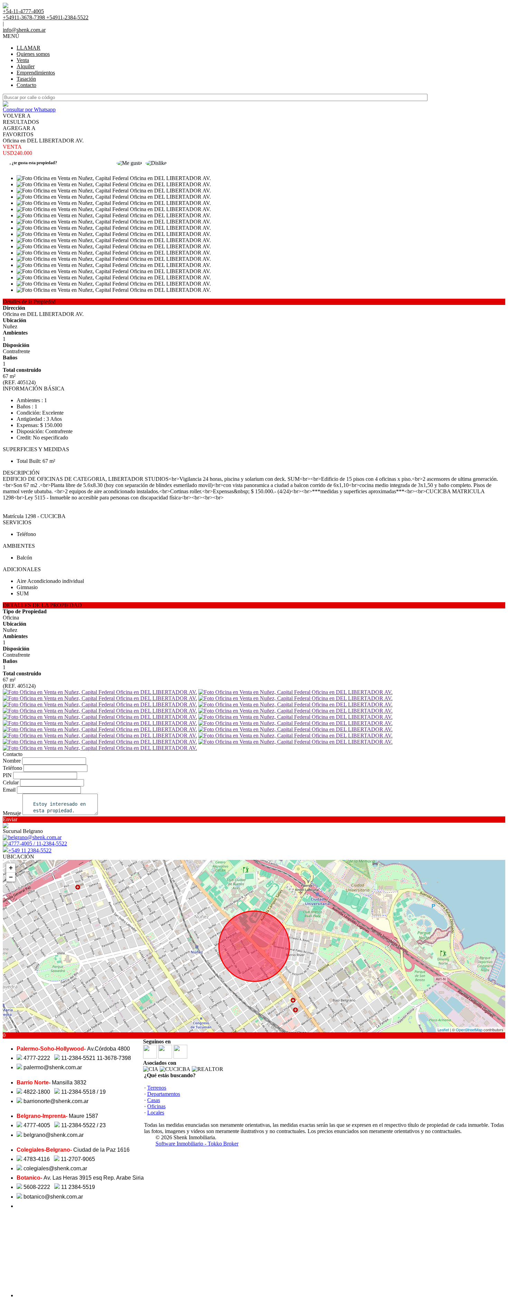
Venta (23, 60)
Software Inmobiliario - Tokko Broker (197, 1144)
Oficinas (156, 1106)
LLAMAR (28, 48)
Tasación (26, 79)
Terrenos (156, 1088)
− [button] (11, 877)
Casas (153, 1100)
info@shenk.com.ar (24, 30)
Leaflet (443, 1029)
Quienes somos (33, 54)
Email (9, 790)
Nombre (12, 761)
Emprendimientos (36, 73)
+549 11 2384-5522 (29, 850)
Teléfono (12, 768)
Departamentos (163, 1094)
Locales (155, 1112)
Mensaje (12, 813)
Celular (11, 782)
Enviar (10, 819)
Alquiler (26, 66)
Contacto (26, 85)
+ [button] (11, 867)
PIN (7, 775)
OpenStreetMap (469, 1029)
